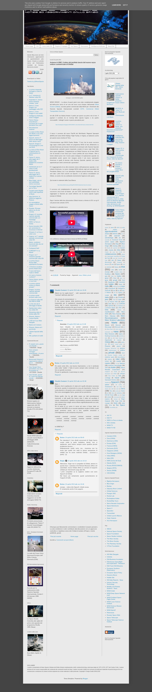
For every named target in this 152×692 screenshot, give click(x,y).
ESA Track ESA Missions (115, 566)
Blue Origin (110, 483)
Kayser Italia (114, 301)
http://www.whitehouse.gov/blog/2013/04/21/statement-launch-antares (74, 184)
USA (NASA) (111, 473)
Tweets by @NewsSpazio (35, 81)
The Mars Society (112, 539)
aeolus (106, 227)
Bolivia (123, 246)
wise (123, 403)
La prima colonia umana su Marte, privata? (34, 285)
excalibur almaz (118, 272)
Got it (125, 5)
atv (120, 237)
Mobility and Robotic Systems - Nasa (113, 587)
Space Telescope (112, 617)
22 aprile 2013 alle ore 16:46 (76, 290)
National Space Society (114, 531)
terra (123, 389)
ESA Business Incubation (115, 559)
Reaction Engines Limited (115, 355)
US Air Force (109, 395)
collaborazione (110, 254)
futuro (117, 274)
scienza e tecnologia (115, 365)
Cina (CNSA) (111, 438)
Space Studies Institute (114, 536)
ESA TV (109, 418)
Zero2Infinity (112, 407)
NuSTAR (121, 336)
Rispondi (58, 316)
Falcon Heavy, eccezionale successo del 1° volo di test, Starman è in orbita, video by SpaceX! (116, 214)
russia (107, 363)
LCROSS (122, 303)
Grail (123, 280)
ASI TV (109, 415)
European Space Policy (114, 572)
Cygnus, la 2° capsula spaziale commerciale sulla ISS (36, 238)
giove (106, 278)
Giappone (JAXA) (112, 451)
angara (115, 229)
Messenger (108, 327)
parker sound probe (116, 344)
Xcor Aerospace (112, 520)
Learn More (116, 5)
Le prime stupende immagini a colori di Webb (35, 91)
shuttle (113, 367)
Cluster (107, 252)
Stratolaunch (109, 386)
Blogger (85, 678)
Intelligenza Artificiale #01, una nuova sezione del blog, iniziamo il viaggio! (116, 140)
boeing (115, 246)
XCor (110, 405)
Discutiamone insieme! (33, 128)
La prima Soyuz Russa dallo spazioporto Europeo (36, 262)
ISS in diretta (111, 423)
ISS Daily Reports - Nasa (115, 580)
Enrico (57, 363)
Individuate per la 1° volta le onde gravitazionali (35, 168)
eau (113, 264)
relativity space (109, 357)
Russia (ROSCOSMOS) (114, 465)
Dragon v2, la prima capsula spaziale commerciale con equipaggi (35, 216)
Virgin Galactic (111, 518)
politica (122, 350)
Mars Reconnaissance (115, 317)
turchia (117, 391)
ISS (37, 46)
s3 (116, 363)
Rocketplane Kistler (113, 498)
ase (122, 233)
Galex (112, 276)
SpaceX (115, 382)
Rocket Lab (110, 496)
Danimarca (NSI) (112, 441)
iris (118, 290)
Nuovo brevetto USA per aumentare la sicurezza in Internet (35, 228)
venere (109, 397)
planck (119, 346)
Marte (114, 322)
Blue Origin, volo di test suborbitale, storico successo (35, 182)
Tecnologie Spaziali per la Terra (35, 187)
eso (112, 269)
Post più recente (55, 536)
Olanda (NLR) (111, 463)
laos (115, 303)
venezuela (116, 397)
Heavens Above (112, 575)
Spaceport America (110, 380)
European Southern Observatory (113, 569)
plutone (122, 348)
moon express (119, 329)
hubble (111, 284)
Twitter (123, 391)
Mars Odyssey (110, 316)
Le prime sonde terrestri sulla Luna (35, 296)
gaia (106, 276)
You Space (74, 46)
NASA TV (110, 425)
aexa (112, 227)
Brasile (108, 248)
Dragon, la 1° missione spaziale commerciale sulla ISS (36, 256)
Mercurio (118, 325)
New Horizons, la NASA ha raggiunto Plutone (35, 198)
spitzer (107, 384)
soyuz (117, 378)
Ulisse (112, 393)
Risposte (60, 320)
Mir (124, 327)
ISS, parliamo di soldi (36, 336)
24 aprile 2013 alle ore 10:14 (77, 461)
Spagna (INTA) (112, 468)
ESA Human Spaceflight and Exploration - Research (116, 562)
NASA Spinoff (111, 610)
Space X (109, 508)
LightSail (110, 305)
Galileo (119, 276)
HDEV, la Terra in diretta (115, 420)
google (115, 280)
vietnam (116, 399)
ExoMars (108, 274)
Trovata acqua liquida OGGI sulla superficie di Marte (36, 192)
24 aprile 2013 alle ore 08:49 (74, 437)
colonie (123, 254)
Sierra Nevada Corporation (115, 503)
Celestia (109, 557)
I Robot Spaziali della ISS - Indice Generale (119, 86)
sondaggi (107, 378)
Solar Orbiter (111, 375)
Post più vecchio (93, 536)
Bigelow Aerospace (113, 481)
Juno (119, 299)
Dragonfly (119, 262)
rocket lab (108, 361)
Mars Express (116, 314)
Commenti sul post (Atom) (65, 540)
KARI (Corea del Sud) (114, 460)
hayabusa (111, 282)
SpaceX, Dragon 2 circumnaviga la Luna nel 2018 (36, 145)
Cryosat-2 (120, 258)
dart (112, 260)
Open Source (119, 338)
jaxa (106, 299)
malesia (119, 309)
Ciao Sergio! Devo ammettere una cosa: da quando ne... (36, 368)
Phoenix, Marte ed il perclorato (35, 328)
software (122, 373)
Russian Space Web (113, 615)
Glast (114, 278)
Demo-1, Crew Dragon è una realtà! (36, 112)
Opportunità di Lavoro (113, 340)
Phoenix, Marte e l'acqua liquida (34, 317)
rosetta (118, 361)
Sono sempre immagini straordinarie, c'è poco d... (36, 352)
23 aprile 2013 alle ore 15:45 (69, 363)
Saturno (122, 363)
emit (124, 264)
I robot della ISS (47, 46)
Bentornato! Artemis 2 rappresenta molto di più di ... (36, 361)
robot (118, 359)
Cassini (122, 248)
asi (106, 236)
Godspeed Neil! (34, 248)
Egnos (118, 264)
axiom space (109, 242)
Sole (119, 375)
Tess (111, 391)
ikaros (120, 284)
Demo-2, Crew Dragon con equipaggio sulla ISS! (36, 107)
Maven (107, 325)
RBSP (123, 353)
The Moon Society (113, 541)
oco (106, 338)
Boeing (109, 486)
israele (107, 295)
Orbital (85, 275)
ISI (114, 292)
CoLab (120, 252)
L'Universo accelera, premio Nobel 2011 (35, 267)
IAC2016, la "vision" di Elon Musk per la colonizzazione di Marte (116, 113)
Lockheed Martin (110, 307)
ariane (107, 233)
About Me (111, 46)
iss (115, 295)
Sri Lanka (119, 384)
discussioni (108, 262)
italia (107, 297)
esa (123, 266)
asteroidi (117, 236)
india (107, 286)
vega (123, 395)
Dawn (119, 260)
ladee (109, 303)
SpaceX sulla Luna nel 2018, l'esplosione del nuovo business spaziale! (115, 180)
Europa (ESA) (111, 443)
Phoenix (107, 346)
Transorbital (111, 513)
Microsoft (118, 327)
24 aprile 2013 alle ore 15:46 (74, 484)
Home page (29, 46)
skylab (115, 371)
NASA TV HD (111, 428)
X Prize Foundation (113, 546)
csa (106, 260)
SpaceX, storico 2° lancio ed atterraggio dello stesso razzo (35, 139)
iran (114, 290)
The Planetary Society (114, 543)
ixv (114, 297)
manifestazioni (109, 312)
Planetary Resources (110, 348)
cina (118, 250)
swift (112, 388)
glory (121, 278)
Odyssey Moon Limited (114, 488)
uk (108, 393)
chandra (111, 250)
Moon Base (110, 329)
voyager (107, 403)
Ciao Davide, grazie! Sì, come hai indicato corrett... (36, 376)
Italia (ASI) (110, 458)
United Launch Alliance (114, 516)
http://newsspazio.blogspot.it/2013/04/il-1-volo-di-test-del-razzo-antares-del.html (74, 124)
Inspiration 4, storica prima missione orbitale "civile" (35, 101)
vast (118, 395)
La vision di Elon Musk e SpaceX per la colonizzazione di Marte (36, 152)
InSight (122, 286)
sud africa (119, 386)
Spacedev (110, 511)
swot (117, 388)
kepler (123, 301)
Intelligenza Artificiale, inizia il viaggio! (36, 116)
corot (114, 258)
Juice (114, 299)
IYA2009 (120, 297)
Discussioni (84, 46)
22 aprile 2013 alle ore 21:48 (76, 324)
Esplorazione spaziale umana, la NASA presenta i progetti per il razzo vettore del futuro (115, 99)
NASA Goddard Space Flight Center (114, 598)
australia (107, 239)
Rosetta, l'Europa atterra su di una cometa (34, 210)
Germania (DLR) (112, 448)
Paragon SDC (111, 493)
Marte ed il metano (35, 325)
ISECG (109, 529)
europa (107, 272)
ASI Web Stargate (112, 554)
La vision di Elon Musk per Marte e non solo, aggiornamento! (36, 133)
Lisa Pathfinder (119, 305)
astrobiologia (109, 237)
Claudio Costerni (61, 290)
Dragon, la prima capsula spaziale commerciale (34, 291)
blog (117, 244)
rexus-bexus (121, 357)
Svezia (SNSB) (111, 470)
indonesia (115, 286)
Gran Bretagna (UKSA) (114, 453)
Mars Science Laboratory (115, 320)
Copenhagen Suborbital (113, 256)
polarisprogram (112, 350)
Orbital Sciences (112, 491)
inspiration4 (111, 288)
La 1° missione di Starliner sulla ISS (35, 96)
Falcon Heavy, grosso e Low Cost (36, 280)
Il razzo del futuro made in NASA (34, 271)
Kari (106, 301)
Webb (115, 403)
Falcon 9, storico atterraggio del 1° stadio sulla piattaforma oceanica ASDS (36, 161)
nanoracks (107, 331)
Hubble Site (110, 577)
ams (123, 227)
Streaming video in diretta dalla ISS (35, 313)
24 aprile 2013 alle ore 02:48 (76, 381)
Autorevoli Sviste (117, 240)
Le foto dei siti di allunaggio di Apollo (35, 304)
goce (106, 280)
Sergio (62, 461)
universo (119, 393)
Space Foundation (113, 534)
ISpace (120, 292)
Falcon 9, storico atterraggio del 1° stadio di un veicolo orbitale (35, 175)
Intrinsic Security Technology (112, 583)
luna (106, 310)
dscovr (107, 264)
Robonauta (110, 612)
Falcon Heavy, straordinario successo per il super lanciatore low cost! (36, 122)
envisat (109, 267)
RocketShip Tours (112, 501)
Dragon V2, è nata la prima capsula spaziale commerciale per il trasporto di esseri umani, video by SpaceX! (115, 154)
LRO (119, 307)
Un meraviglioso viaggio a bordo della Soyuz (36, 204)
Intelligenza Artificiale (98, 46)
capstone (115, 248)
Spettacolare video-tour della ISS (35, 309)
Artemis (115, 233)
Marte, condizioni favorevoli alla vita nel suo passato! (36, 244)
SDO (106, 367)
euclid (120, 269)
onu (111, 338)
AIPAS (118, 227)
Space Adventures (113, 506)
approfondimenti (111, 231)
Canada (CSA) (111, 436)
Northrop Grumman (110, 336)
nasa (80, 275)
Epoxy (116, 267)
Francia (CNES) (112, 446)
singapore (107, 371)
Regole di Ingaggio (61, 46)
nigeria (121, 334)
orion (116, 342)
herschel (122, 282)
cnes (114, 252)
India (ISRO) (111, 456)
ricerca (110, 359)
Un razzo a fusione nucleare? (35, 276)
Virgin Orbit (118, 401)
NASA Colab (111, 591)
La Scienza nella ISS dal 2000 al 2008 (35, 300)
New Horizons (109, 334)
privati (89, 275)
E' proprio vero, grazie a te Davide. (36, 345)
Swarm (106, 388)
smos (115, 373)
